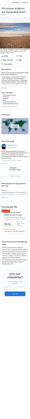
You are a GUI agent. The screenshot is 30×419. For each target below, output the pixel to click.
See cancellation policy (8, 106)
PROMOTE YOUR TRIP (9, 349)
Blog (2, 339)
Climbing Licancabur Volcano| (10, 247)
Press (2, 323)
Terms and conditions (20, 326)
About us (3, 316)
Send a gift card (5, 330)
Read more (4, 88)
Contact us (18, 319)
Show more (4, 197)
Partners (3, 319)
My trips (17, 315)
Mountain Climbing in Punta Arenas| (12, 255)
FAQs (16, 323)
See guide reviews (15, 176)
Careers (3, 327)
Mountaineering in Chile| (9, 259)
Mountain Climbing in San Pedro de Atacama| (14, 257)
